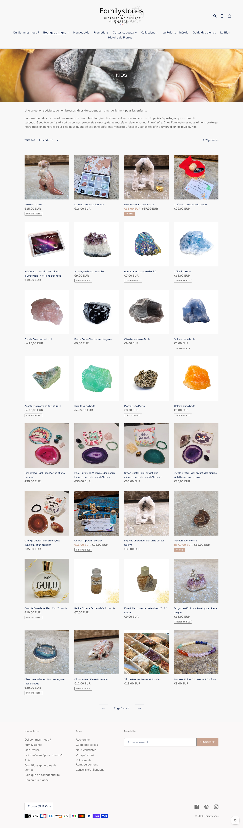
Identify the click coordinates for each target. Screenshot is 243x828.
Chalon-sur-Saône (37, 780)
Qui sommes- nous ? (38, 739)
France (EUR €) (38, 806)
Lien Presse (32, 750)
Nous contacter (86, 750)
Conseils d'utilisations (90, 769)
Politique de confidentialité (42, 775)
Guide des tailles (87, 744)
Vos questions (85, 755)
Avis (27, 760)
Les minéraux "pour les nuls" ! (44, 755)
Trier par (30, 140)
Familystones (33, 744)
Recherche (83, 739)
